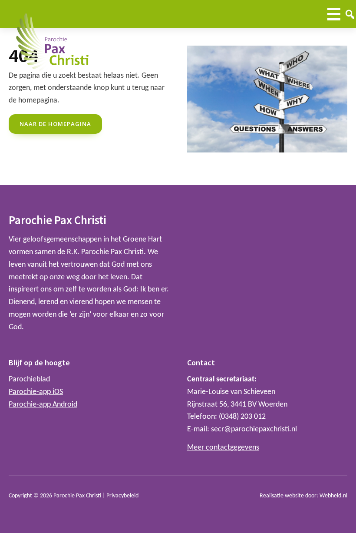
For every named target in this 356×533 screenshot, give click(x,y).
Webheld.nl (333, 496)
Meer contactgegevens (223, 448)
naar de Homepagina (55, 124)
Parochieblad (29, 379)
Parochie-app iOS (36, 392)
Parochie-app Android (43, 405)
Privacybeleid (122, 496)
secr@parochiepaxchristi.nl (254, 429)
